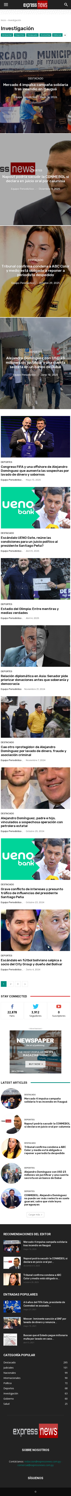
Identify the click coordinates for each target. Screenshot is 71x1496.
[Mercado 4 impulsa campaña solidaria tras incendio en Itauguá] (11, 1098)
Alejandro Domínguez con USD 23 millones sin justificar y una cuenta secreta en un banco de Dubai (46, 1175)
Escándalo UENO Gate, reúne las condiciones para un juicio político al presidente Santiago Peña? (29, 542)
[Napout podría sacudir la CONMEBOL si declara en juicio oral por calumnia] (11, 1123)
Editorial (57, 35)
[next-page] (25, 984)
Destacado (32, 35)
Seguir (35, 1004)
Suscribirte (58, 1004)
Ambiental (7, 35)
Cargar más (34, 1214)
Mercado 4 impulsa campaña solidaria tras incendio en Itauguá (45, 1100)
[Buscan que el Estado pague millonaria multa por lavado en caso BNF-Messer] (10, 1340)
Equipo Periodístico (11, 689)
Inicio (3, 20)
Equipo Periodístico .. (12, 480)
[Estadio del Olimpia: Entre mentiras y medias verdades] (35, 579)
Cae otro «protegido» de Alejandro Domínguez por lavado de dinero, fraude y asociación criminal (33, 751)
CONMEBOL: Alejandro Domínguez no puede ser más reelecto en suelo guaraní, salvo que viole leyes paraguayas (46, 1200)
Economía (45, 35)
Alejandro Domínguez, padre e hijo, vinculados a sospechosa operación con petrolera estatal (32, 822)
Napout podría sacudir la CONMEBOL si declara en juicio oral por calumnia (47, 1125)
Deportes (19, 35)
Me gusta (12, 1004)
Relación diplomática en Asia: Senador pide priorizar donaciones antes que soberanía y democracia (35, 680)
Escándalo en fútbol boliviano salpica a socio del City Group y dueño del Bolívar (31, 962)
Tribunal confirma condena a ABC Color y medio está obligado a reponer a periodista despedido (45, 1150)
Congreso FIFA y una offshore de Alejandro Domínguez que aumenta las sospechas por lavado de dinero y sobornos (35, 471)
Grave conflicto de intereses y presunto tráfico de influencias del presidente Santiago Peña (32, 893)
